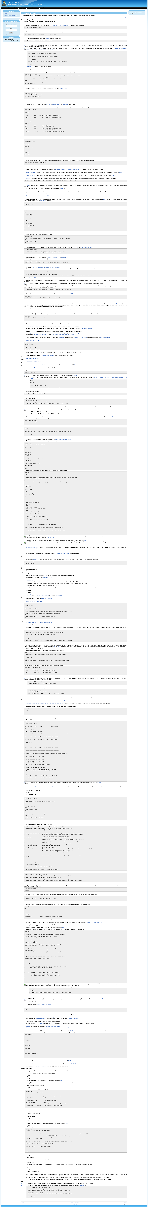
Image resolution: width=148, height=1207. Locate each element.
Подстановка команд (31, 195)
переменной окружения (101, 998)
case (47, 91)
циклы (43, 718)
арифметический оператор (33, 326)
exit (61, 1080)
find (85, 540)
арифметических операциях (34, 192)
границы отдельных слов (32, 622)
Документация (20, 8)
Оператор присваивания (42, 1007)
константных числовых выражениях (44, 49)
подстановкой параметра (40, 334)
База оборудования (48, 8)
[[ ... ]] (41, 555)
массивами (36, 559)
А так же (28, 595)
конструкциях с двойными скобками (36, 333)
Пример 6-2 (119, 303)
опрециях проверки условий (57, 703)
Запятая (28, 178)
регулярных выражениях (73, 169)
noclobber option (65, 700)
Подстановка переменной (32, 340)
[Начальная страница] (4, 5)
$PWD (69, 1060)
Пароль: (11, 28)
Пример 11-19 (55, 104)
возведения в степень (86, 328)
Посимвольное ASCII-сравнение (34, 601)
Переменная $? (39, 364)
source (48, 104)
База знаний (11, 8)
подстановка (116, 406)
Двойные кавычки (30, 172)
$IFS (27, 1179)
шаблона (69, 1027)
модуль (28, 1026)
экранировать (63, 88)
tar (63, 927)
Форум (39, 8)
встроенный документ (46, 598)
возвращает (43, 200)
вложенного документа (52, 257)
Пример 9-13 (52, 258)
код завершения (89, 303)
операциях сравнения (32, 594)
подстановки (61, 313)
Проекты (28, 8)
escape (27, 185)
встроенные (41, 1023)
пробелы (48, 38)
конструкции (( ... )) (47, 577)
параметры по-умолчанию (86, 247)
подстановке (61, 337)
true (104, 199)
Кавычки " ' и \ (30, 66)
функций (110, 416)
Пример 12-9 (58, 595)
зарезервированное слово (63, 553)
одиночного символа (105, 337)
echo (59, 646)
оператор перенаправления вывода (51, 268)
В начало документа (74, 1202)
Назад (22, 17)
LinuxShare (13, 2)
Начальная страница (26, 11)
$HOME (71, 1030)
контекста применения (40, 1014)
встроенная (65, 104)
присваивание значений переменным (85, 1175)
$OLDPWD (109, 998)
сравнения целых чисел (43, 595)
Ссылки (34, 8)
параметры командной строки (33, 361)
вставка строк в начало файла (94, 922)
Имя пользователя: (11, 24)
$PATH (71, 293)
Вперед (125, 17)
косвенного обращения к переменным (60, 308)
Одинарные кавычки (31, 175)
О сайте (57, 8)
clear (67, 1123)
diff (37, 924)
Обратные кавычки (52, 195)
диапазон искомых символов (63, 570)
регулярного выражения (74, 1018)
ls (89, 107)
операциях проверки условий (56, 786)
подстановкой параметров (40, 258)
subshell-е (74, 375)
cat (54, 646)
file (36, 902)
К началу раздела (74, 1204)
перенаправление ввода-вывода (63, 439)
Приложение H (73, 309)
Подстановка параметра (32, 358)
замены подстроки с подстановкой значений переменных (47, 267)
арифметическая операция (53, 1026)
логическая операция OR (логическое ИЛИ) (37, 703)
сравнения (75, 1014)
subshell (50, 537)
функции (76, 364)
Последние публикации (11, 15)
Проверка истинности (31, 547)
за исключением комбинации (61, 25)
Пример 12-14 (33, 277)
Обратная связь (9, 13)
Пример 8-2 (76, 247)
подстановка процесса (31, 588)
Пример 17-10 (64, 257)
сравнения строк (63, 594)
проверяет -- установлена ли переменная (63, 334)
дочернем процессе (47, 687)
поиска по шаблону (37, 69)
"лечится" (99, 782)
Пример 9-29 (78, 333)
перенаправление (30, 580)
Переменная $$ (37, 367)
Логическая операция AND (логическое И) (36, 786)
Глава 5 (121, 172)
